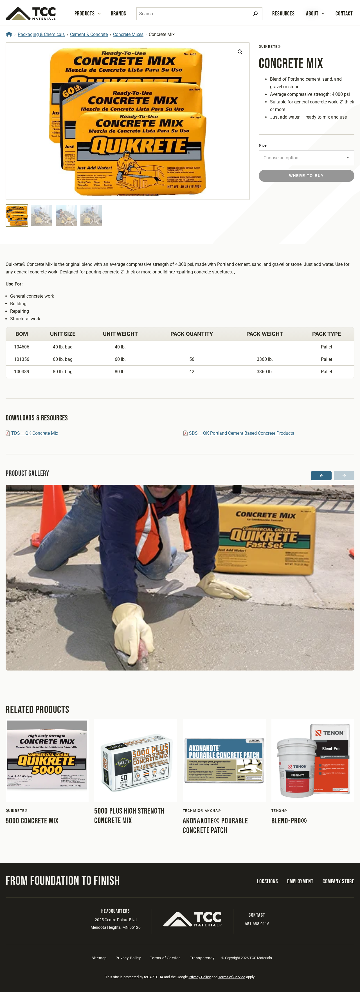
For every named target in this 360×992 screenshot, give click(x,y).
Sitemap (99, 958)
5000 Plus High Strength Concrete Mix (129, 816)
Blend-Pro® (289, 821)
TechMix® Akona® (202, 811)
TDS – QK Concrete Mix (34, 433)
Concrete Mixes (128, 34)
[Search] (255, 13)
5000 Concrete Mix (32, 821)
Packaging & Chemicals (41, 34)
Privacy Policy (128, 958)
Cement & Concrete (89, 34)
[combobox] (199, 13)
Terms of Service (165, 958)
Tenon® (279, 811)
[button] (240, 52)
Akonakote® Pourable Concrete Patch (215, 825)
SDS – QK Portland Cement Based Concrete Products (241, 433)
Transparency (202, 958)
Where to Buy (306, 176)
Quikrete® (270, 47)
